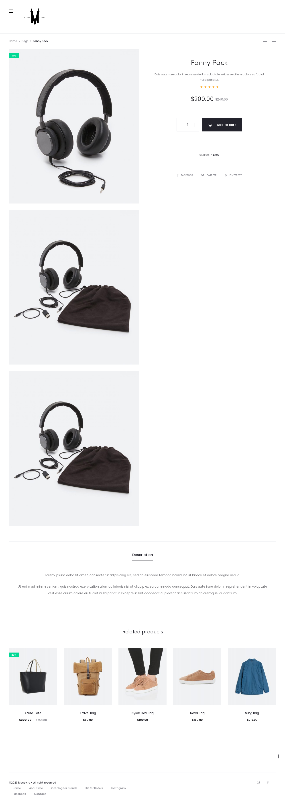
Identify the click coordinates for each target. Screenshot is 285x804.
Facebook (187, 175)
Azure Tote (32, 713)
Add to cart (226, 125)
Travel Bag (88, 713)
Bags (25, 41)
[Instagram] (258, 782)
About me (36, 788)
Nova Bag (197, 713)
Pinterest (236, 175)
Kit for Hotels (94, 788)
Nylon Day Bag (143, 713)
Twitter (211, 175)
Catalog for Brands (64, 788)
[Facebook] (268, 782)
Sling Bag (252, 713)
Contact (40, 794)
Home (13, 41)
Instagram (118, 788)
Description (142, 554)
